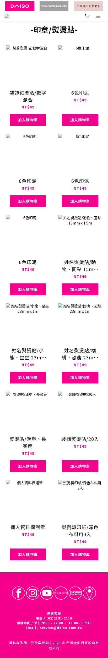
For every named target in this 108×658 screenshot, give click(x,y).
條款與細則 (40, 642)
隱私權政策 (18, 642)
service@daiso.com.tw (61, 627)
